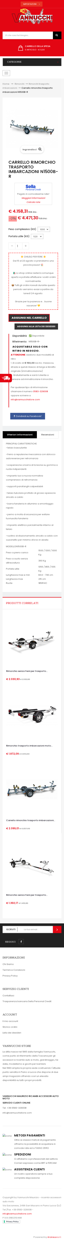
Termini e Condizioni (14, 970)
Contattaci (8, 995)
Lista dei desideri (12, 1032)
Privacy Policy (10, 975)
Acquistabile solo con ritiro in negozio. (30, 348)
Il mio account (10, 1021)
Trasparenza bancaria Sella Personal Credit (27, 1001)
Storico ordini (10, 1027)
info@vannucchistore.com (25, 399)
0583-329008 (40, 391)
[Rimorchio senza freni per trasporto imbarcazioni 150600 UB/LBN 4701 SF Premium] (32, 864)
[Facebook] (21, 941)
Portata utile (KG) (19, 236)
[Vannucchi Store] (32, 16)
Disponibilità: (19, 336)
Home (6, 83)
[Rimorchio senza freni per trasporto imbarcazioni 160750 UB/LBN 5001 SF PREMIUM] (32, 640)
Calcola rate (33, 202)
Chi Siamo (8, 964)
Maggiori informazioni (33, 198)
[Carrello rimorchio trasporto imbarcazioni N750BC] (32, 789)
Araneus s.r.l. (54, 1237)
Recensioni (47, 434)
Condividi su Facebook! (29, 416)
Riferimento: (19, 341)
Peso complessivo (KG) (23, 229)
